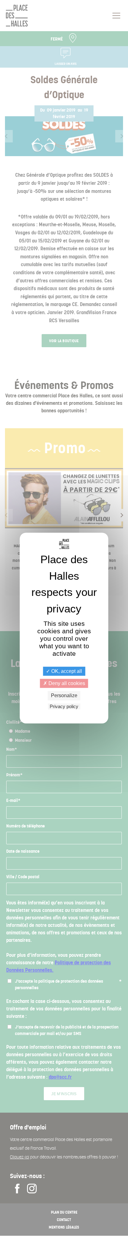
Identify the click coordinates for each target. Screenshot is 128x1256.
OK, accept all (66, 671)
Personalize (64, 695)
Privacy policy (64, 706)
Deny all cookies (66, 683)
